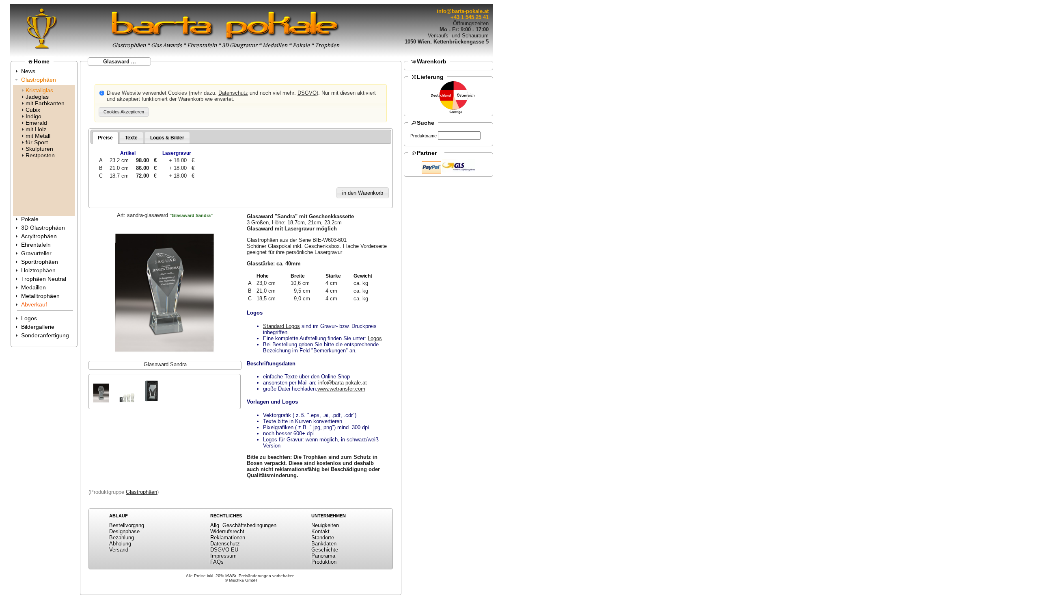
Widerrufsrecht (227, 531)
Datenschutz (233, 93)
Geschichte (324, 550)
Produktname (423, 135)
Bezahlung (121, 537)
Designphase (124, 531)
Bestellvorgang (126, 525)
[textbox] (459, 135)
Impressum (223, 556)
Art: (165, 215)
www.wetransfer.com (341, 389)
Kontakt (320, 531)
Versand (118, 550)
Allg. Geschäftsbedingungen (243, 525)
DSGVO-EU (224, 550)
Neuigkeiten (325, 525)
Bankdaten (323, 544)
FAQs (217, 562)
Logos (375, 338)
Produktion (323, 562)
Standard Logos (281, 326)
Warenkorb (431, 61)
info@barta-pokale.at (463, 11)
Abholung (120, 544)
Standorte (322, 537)
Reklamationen (227, 537)
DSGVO (307, 93)
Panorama (323, 556)
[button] (124, 112)
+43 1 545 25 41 (470, 17)
